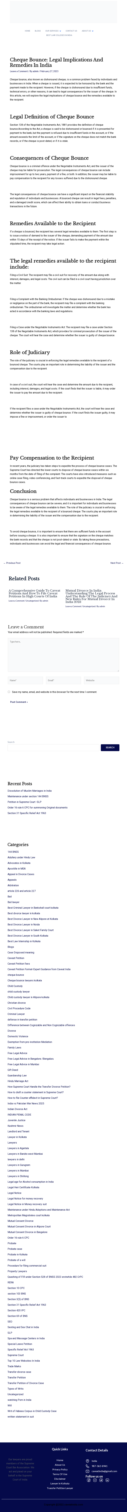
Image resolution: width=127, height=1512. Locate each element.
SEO (10, 1321)
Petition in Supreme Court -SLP (25, 802)
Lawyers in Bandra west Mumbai (25, 1153)
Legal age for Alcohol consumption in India (31, 1181)
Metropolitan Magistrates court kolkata (29, 1215)
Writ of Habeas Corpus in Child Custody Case (32, 1411)
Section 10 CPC (16, 1288)
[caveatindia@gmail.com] (87, 1471)
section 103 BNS (17, 1293)
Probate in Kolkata (17, 1254)
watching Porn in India (19, 1399)
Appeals (12, 879)
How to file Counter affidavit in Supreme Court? (33, 1097)
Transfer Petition (17, 1377)
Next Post (117, 563)
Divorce (12, 1030)
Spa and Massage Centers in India (26, 1338)
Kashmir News (15, 1125)
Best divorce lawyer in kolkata (24, 913)
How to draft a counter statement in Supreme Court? (36, 1092)
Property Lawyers (17, 1271)
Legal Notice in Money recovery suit (27, 1204)
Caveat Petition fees (19, 963)
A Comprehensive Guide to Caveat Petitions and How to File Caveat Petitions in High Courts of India (34, 593)
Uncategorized (32, 600)
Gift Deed (13, 1069)
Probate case (15, 1248)
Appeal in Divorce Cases (21, 874)
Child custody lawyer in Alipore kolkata (28, 997)
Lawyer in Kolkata (17, 1137)
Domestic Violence (18, 1036)
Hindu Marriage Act (18, 1081)
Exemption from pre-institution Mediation (30, 1042)
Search (11, 742)
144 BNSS (13, 851)
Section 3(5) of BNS (18, 1299)
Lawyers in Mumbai (18, 1170)
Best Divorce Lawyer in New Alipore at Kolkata (33, 918)
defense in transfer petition (22, 1019)
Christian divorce (17, 1002)
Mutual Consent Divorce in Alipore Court (29, 1226)
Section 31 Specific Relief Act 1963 (27, 813)
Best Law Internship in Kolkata (24, 941)
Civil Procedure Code (19, 1008)
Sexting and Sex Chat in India (23, 1327)
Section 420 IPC (16, 1310)
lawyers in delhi (16, 1159)
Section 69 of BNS (18, 1316)
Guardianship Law (17, 1075)
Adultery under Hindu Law (21, 857)
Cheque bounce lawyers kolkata (25, 980)
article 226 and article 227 (22, 891)
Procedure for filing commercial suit (27, 1265)
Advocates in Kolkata (19, 863)
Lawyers (12, 1142)
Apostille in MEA (17, 868)
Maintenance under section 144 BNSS (28, 796)
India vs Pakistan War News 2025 (26, 1103)
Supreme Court (16, 1355)
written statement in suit (21, 1416)
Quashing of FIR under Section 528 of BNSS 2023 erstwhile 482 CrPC (45, 1276)
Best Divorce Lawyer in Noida (24, 924)
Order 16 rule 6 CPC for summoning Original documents (38, 807)
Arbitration (13, 885)
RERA (11, 1282)
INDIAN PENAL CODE (19, 1114)
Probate (12, 1243)
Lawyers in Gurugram (19, 1165)
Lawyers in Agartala (18, 1148)
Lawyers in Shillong (18, 1176)
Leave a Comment (19, 71)
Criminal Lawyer (16, 1014)
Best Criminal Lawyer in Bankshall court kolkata (33, 907)
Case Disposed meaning (21, 952)
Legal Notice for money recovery (25, 1198)
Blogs (11, 946)
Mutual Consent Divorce (20, 1220)
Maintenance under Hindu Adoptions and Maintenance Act (39, 1209)
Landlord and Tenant (18, 1131)
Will (10, 1405)
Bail (10, 896)
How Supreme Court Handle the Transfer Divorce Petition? (39, 1086)
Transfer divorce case (19, 1371)
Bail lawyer (13, 902)
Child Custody (15, 986)
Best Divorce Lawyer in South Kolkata (28, 935)
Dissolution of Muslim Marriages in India (30, 790)
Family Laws (14, 1047)
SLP (10, 1332)
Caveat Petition (16, 958)
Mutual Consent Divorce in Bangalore (27, 1232)
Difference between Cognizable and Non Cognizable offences (41, 1025)
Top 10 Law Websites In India (24, 1360)
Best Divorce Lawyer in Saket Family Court (31, 930)
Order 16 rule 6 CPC (18, 1237)
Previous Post (12, 563)
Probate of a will (16, 1260)
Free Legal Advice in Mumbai (23, 1064)
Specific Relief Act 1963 (21, 1349)
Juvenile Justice (16, 1120)
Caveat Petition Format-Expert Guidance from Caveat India (39, 969)
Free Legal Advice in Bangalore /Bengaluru (31, 1058)
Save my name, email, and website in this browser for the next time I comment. (54, 692)
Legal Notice (14, 1193)
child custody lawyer (19, 991)
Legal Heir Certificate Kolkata (23, 1187)
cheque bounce (16, 974)
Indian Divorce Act (17, 1109)
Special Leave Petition (20, 1344)
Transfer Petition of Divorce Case (26, 1383)
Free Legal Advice (17, 1053)
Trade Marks (14, 1366)
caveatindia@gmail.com (104, 1471)
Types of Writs (16, 1388)
